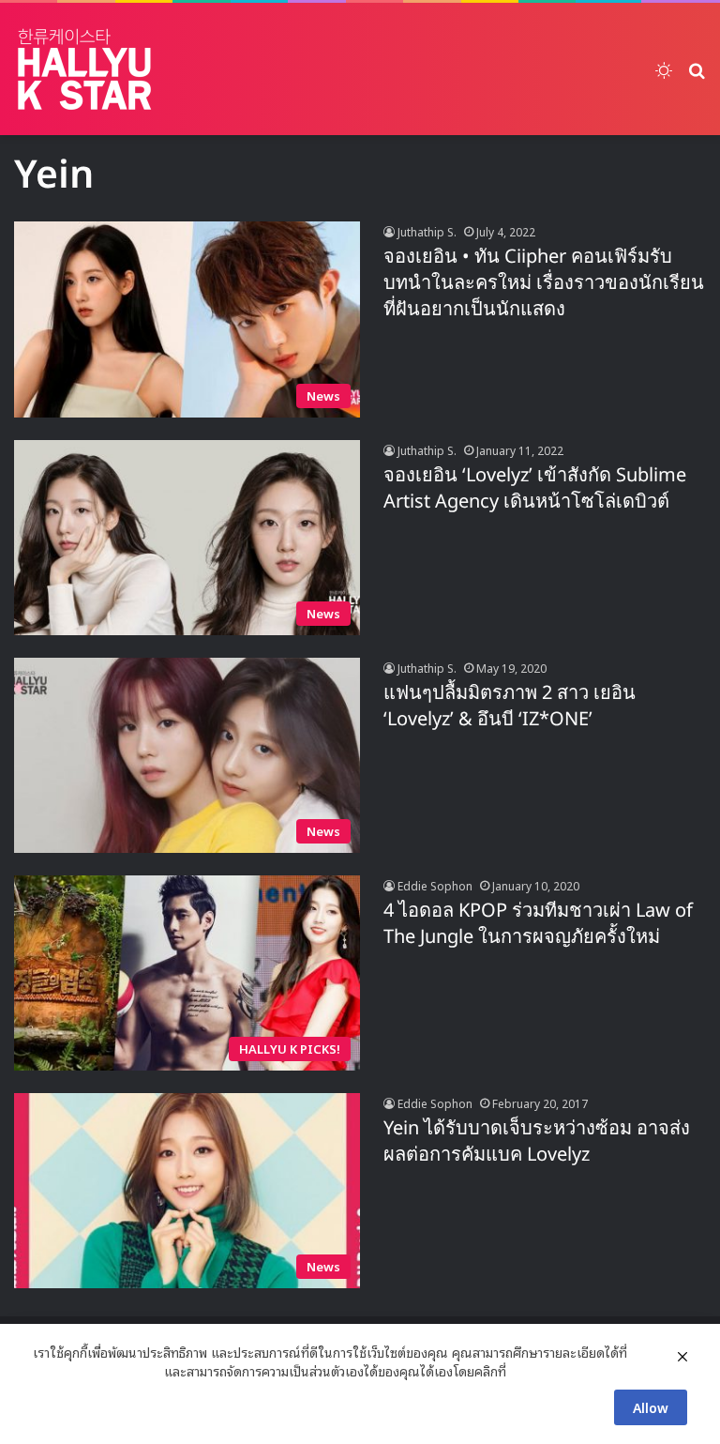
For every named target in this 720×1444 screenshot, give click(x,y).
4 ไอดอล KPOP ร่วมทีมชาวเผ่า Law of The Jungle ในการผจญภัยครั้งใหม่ (538, 924)
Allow (650, 1407)
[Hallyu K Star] (84, 69)
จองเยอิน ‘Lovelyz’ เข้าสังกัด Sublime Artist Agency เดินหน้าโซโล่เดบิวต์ (534, 489)
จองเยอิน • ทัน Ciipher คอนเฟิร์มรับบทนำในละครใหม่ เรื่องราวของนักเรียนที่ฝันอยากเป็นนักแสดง (543, 283)
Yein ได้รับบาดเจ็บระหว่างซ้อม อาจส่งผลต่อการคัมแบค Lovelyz (536, 1142)
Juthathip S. (427, 231)
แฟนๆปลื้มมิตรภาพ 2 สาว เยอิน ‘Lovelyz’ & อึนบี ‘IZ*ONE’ (509, 706)
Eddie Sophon (435, 885)
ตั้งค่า (525, 1370)
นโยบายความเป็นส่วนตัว (96, 1370)
